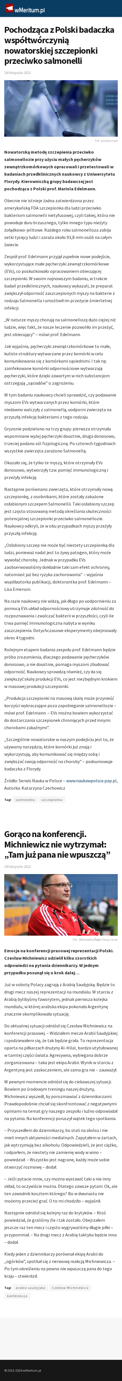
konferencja (17, 1296)
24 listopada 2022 (17, 72)
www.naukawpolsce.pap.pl (91, 780)
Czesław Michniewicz (70, 1288)
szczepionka (52, 800)
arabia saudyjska (30, 1288)
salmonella (25, 800)
